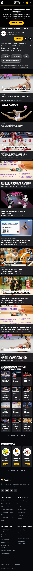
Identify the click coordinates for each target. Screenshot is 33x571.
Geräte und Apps (5, 539)
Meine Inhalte (21, 530)
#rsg (8, 48)
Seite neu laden (16, 23)
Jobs (2, 520)
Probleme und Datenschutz (5, 546)
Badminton (20, 518)
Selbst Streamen (5, 507)
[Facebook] (15, 490)
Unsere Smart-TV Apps (7, 517)
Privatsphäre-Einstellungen (15, 561)
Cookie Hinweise (5, 564)
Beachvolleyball (21, 509)
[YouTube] (7, 490)
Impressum (17, 564)
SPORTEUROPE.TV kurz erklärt (7, 531)
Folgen (18, 39)
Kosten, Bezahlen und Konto (7, 536)
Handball (19, 507)
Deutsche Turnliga (27, 459)
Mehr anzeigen (17, 435)
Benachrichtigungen (23, 538)
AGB (12, 564)
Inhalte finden (5, 542)
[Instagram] (2, 490)
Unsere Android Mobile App (7, 513)
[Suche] (24, 2)
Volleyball (20, 515)
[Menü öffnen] (30, 2)
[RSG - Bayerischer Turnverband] (6, 452)
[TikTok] (11, 490)
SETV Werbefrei (5, 504)
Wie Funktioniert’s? (6, 501)
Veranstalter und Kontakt (8, 550)
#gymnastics (14, 48)
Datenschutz (4, 561)
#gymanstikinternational (8, 50)
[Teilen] (30, 39)
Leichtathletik (21, 512)
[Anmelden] (27, 2)
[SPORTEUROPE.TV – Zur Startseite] (2, 2)
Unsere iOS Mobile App (7, 509)
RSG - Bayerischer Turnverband (5, 459)
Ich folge (19, 533)
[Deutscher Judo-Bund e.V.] (16, 452)
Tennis (19, 504)
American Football (22, 501)
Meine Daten (20, 536)
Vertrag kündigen (5, 553)
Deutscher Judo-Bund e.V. (16, 459)
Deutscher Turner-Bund (15, 32)
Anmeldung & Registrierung (21, 542)
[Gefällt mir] (25, 39)
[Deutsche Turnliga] (27, 452)
